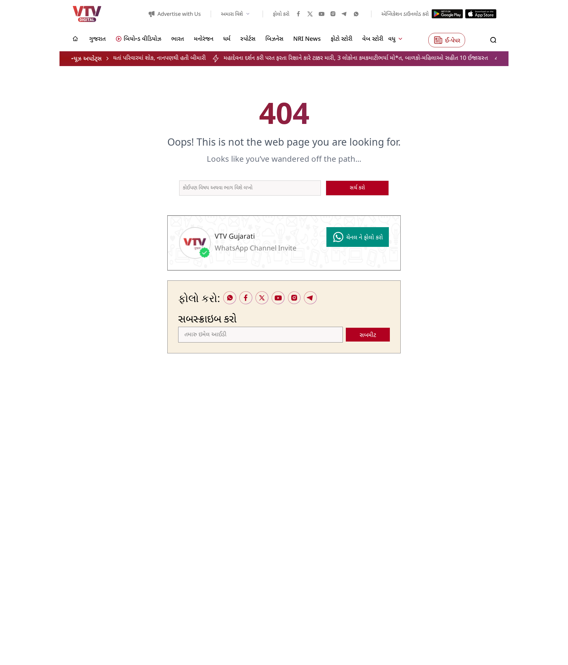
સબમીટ (368, 335)
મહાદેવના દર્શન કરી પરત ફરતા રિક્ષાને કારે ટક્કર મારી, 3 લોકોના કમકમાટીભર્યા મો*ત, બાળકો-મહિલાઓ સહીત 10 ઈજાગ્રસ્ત (329, 58)
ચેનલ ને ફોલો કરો (364, 238)
